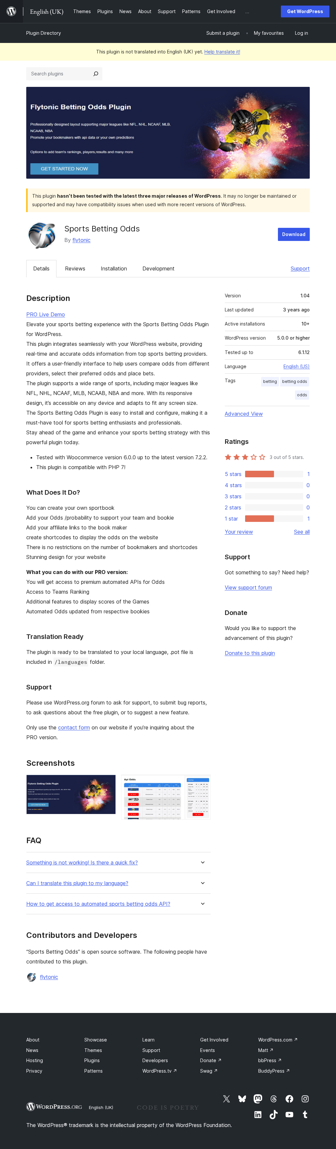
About (32, 1039)
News (32, 1050)
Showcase (95, 1039)
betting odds (294, 381)
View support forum (248, 587)
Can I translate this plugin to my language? (77, 883)
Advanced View (244, 413)
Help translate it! (222, 51)
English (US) (297, 366)
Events (207, 1050)
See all (302, 531)
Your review (239, 531)
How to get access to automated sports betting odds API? (98, 904)
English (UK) (101, 1107)
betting (270, 381)
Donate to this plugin (250, 653)
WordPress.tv (159, 1071)
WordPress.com (278, 1039)
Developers (155, 1060)
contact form (74, 727)
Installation (114, 268)
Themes (93, 1050)
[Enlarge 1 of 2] (107, 783)
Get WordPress (305, 11)
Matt (266, 1050)
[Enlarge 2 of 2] (202, 783)
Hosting (34, 1060)
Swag (209, 1071)
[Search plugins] (95, 73)
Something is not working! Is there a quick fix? (82, 863)
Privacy (34, 1071)
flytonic (82, 240)
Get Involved (214, 1039)
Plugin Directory (43, 33)
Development (158, 268)
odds (302, 394)
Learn (148, 1039)
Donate (211, 1060)
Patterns (93, 1071)
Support (300, 268)
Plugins (92, 1060)
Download (293, 234)
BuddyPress (274, 1071)
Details (41, 268)
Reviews (75, 268)
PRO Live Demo (45, 314)
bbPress (270, 1060)
